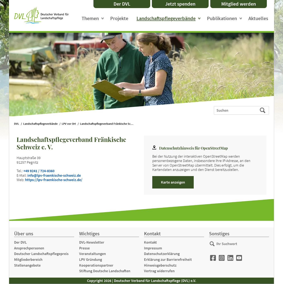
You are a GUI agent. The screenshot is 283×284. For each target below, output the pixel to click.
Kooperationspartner (96, 265)
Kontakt (150, 242)
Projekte (119, 18)
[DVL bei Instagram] (222, 258)
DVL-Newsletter (91, 242)
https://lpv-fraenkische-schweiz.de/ (53, 179)
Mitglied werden (238, 4)
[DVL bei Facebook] (213, 258)
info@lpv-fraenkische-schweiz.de (54, 175)
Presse (84, 248)
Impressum (153, 248)
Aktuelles (258, 18)
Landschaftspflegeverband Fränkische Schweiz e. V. (109, 124)
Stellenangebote (27, 265)
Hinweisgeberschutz (160, 265)
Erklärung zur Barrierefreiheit (168, 259)
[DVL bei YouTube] (239, 258)
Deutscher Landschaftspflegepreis (41, 253)
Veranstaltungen (92, 253)
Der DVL (122, 4)
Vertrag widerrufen (159, 270)
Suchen (263, 110)
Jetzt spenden (180, 4)
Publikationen (222, 18)
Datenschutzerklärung (162, 253)
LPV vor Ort (69, 124)
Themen (90, 18)
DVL (16, 124)
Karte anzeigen (173, 182)
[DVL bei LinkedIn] (230, 258)
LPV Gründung (90, 259)
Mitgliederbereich (28, 259)
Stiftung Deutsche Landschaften (104, 270)
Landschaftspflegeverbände (166, 18)
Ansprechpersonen (29, 248)
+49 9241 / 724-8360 (38, 170)
